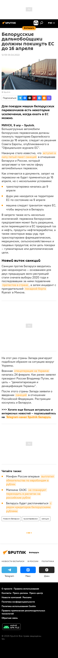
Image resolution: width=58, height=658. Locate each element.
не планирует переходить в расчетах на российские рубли (26, 494)
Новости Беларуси (11, 518)
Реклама (27, 597)
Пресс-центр (36, 593)
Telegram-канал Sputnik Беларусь (28, 417)
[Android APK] (11, 627)
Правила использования (26, 588)
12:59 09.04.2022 (11, 54)
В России (33, 561)
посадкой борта (35, 288)
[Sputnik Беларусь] (10, 24)
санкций (21, 395)
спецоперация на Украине (31, 371)
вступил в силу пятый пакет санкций (29, 155)
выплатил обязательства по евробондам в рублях (30, 480)
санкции (45, 518)
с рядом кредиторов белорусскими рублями (29, 507)
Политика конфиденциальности (18, 601)
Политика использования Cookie (19, 606)
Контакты (6, 593)
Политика (48, 561)
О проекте (7, 588)
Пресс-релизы (20, 593)
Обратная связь (10, 618)
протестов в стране (15, 285)
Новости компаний (11, 597)
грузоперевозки (30, 518)
